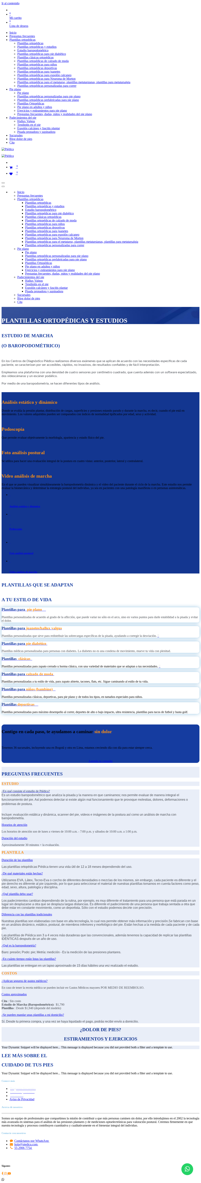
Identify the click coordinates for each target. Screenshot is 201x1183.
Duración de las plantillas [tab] (17, 860)
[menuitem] (12, 32)
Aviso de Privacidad (21, 1099)
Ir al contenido (10, 3)
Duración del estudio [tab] (14, 838)
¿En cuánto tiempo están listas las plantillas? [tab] (29, 959)
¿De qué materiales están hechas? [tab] (22, 873)
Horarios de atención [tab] (14, 824)
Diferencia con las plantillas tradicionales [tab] (27, 914)
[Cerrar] (3, 186)
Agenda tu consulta (100, 761)
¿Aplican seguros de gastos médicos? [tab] (25, 981)
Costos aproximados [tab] (14, 994)
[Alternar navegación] (3, 182)
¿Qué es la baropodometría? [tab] (19, 945)
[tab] (26, 791)
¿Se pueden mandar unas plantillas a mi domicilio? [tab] (33, 1014)
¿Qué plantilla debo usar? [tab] (17, 894)
